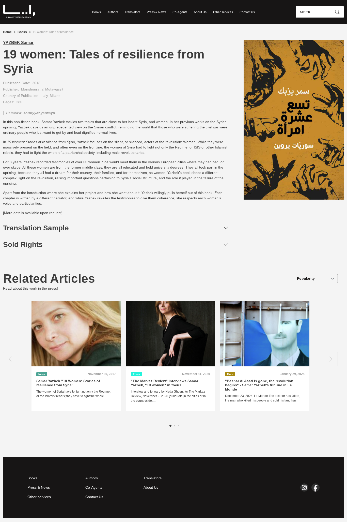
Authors (112, 12)
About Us (200, 12)
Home (7, 32)
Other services (223, 12)
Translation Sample (36, 228)
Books (96, 12)
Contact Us (247, 12)
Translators (132, 12)
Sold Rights (23, 244)
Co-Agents (179, 12)
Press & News (156, 12)
